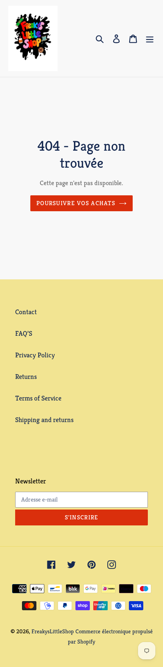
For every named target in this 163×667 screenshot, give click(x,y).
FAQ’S (23, 333)
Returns (26, 376)
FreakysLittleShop (52, 631)
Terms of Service (38, 398)
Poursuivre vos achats (75, 203)
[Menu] (149, 38)
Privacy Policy (35, 355)
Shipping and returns (44, 419)
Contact (26, 311)
